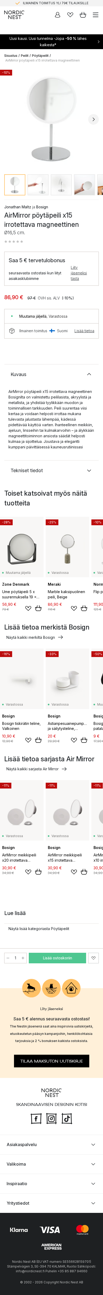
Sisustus (10, 56)
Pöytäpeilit (40, 56)
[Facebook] (36, 1118)
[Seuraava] (93, 119)
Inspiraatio (17, 1183)
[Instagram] (51, 1118)
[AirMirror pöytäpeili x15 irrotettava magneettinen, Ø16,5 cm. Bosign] (51, 118)
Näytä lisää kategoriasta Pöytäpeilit (38, 928)
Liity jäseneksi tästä (79, 273)
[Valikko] (95, 14)
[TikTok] (66, 1118)
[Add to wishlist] (28, 608)
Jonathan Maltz (17, 207)
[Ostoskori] (83, 14)
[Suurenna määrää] (23, 958)
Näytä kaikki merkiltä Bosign (30, 637)
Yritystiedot (18, 1202)
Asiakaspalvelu (22, 1144)
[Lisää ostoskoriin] (38, 608)
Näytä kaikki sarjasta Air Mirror (32, 769)
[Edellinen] (9, 119)
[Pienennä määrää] (8, 958)
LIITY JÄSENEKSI (40, 4)
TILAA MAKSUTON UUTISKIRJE (51, 1061)
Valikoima (16, 1163)
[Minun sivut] (57, 14)
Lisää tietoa (84, 331)
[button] (13, 241)
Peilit (25, 56)
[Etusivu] (14, 15)
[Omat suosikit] (70, 14)
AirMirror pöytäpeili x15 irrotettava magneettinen (42, 60)
